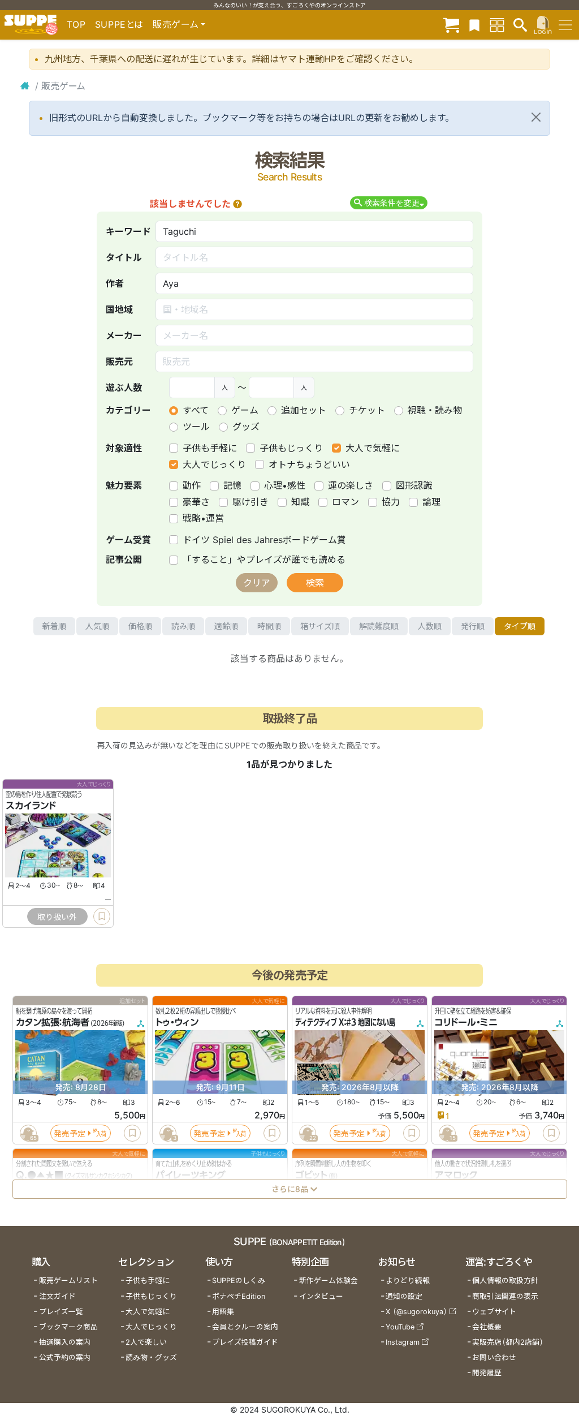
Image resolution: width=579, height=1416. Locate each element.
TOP (76, 24)
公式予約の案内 (64, 1357)
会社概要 (487, 1327)
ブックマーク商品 (68, 1327)
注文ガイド (57, 1296)
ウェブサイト (494, 1311)
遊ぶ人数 (124, 387)
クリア (256, 582)
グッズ (246, 426)
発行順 (473, 626)
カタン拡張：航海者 (52, 1022)
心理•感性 (284, 485)
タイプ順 (519, 626)
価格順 (140, 626)
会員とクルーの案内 (245, 1327)
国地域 (119, 309)
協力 (391, 501)
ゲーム (244, 410)
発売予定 (69, 1133)
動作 (192, 485)
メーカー (124, 335)
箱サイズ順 (320, 626)
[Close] (536, 117)
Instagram (403, 1342)
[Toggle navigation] (565, 25)
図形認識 (414, 485)
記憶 (232, 485)
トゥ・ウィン (176, 1022)
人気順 (97, 626)
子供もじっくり (291, 448)
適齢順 (226, 626)
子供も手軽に (210, 448)
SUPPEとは (119, 24)
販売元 (119, 361)
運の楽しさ (350, 485)
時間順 (269, 626)
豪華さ (196, 501)
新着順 (54, 626)
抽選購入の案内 (64, 1342)
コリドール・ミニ (466, 1022)
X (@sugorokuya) (416, 1311)
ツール (196, 426)
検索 (315, 582)
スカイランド (31, 806)
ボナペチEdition (238, 1296)
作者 (115, 283)
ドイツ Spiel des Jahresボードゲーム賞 (264, 539)
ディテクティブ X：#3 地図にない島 (345, 1022)
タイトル (124, 257)
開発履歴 (487, 1372)
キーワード (128, 231)
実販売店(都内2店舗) (507, 1342)
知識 (300, 501)
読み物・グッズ (151, 1357)
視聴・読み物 (435, 410)
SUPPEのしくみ (238, 1280)
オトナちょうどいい (309, 464)
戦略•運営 (203, 518)
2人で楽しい (146, 1342)
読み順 (183, 626)
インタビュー (321, 1296)
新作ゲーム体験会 (328, 1280)
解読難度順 (379, 626)
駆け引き (250, 501)
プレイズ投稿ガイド (245, 1342)
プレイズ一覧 (61, 1311)
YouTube (400, 1327)
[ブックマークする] (101, 916)
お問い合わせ (494, 1357)
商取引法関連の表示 (505, 1296)
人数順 (430, 626)
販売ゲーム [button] (175, 24)
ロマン (345, 501)
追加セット (303, 410)
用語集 (223, 1311)
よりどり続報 (408, 1280)
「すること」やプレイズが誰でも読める (264, 559)
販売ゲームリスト (68, 1280)
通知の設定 (404, 1296)
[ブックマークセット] (474, 24)
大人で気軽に (372, 448)
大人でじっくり (214, 464)
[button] (237, 203)
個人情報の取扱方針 (505, 1280)
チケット (367, 410)
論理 (431, 501)
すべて (196, 410)
